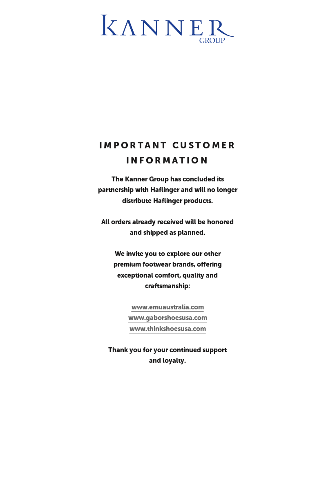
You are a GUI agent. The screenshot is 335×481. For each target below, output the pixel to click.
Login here (304, 467)
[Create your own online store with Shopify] (143, 467)
